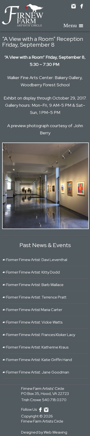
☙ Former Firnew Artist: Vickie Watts (32, 322)
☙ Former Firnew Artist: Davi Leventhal (34, 259)
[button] (70, 26)
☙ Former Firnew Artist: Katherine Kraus (35, 347)
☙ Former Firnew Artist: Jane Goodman (35, 372)
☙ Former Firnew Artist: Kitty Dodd (31, 272)
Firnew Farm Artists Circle (42, 421)
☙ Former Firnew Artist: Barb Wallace (33, 284)
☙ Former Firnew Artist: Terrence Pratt (34, 297)
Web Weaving (55, 432)
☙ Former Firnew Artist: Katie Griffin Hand (37, 359)
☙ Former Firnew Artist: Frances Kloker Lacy (38, 334)
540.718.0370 (54, 399)
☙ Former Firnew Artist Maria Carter (32, 309)
